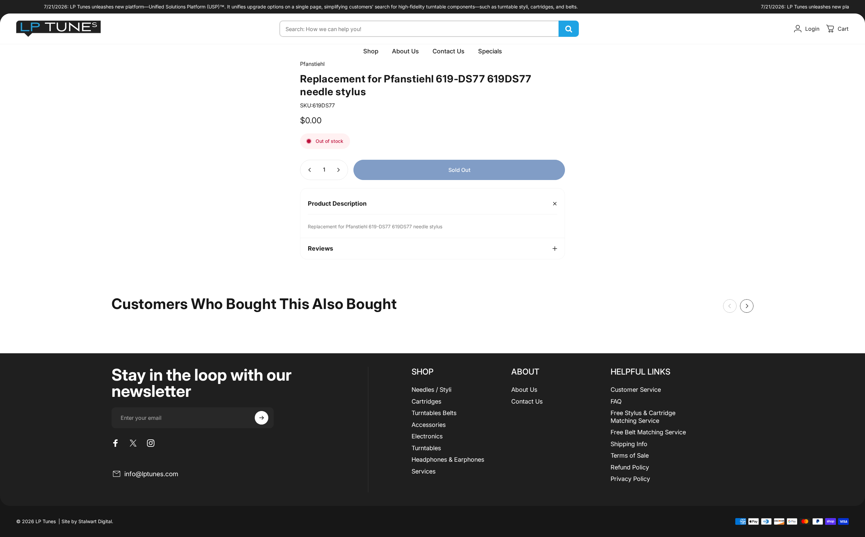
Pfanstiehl (312, 63)
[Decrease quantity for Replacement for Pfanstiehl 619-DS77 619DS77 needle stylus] (308, 170)
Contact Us (527, 401)
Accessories (429, 424)
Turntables (426, 448)
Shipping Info (629, 444)
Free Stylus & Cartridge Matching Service (643, 416)
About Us (524, 389)
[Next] (746, 306)
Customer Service (636, 389)
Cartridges (426, 401)
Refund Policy (630, 467)
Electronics (427, 436)
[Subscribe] (261, 418)
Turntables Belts (434, 412)
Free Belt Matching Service (648, 432)
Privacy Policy (630, 478)
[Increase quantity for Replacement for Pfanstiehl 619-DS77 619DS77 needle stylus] (340, 170)
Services (424, 471)
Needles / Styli (431, 389)
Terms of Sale (630, 455)
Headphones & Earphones (448, 459)
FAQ (616, 401)
